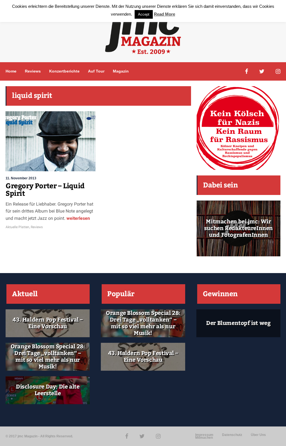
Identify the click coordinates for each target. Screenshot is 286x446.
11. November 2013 (21, 178)
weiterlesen (77, 218)
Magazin (121, 71)
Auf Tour (96, 71)
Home (11, 71)
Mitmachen (204, 437)
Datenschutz (232, 434)
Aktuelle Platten (17, 227)
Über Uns (258, 434)
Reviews (33, 71)
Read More (164, 14)
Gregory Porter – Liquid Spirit (45, 190)
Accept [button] (143, 14)
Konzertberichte (64, 71)
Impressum (204, 434)
